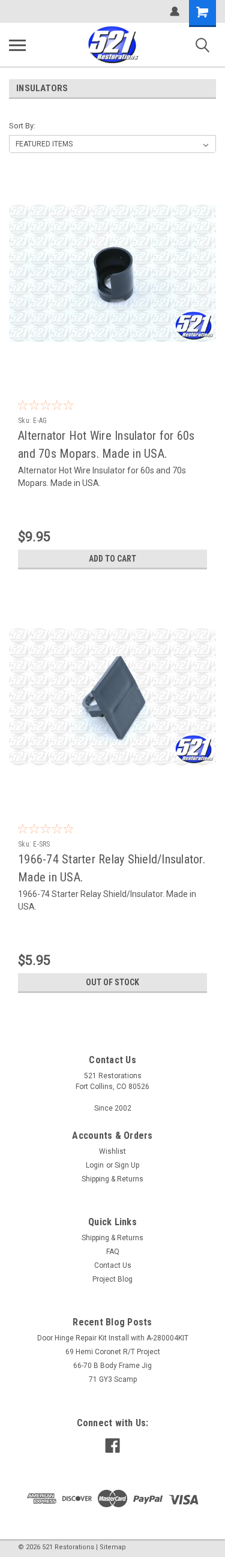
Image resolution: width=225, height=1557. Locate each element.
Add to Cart (112, 558)
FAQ (112, 1251)
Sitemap (113, 1547)
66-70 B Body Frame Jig (112, 1365)
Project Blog (112, 1279)
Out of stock (112, 982)
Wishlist (112, 1151)
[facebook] (112, 1445)
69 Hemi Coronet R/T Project (112, 1352)
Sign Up (127, 1165)
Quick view (116, 368)
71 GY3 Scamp (113, 1379)
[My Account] (174, 11)
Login (95, 1165)
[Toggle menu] (17, 45)
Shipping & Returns (112, 1179)
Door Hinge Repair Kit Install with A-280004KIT (112, 1338)
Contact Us (112, 1265)
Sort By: (22, 125)
